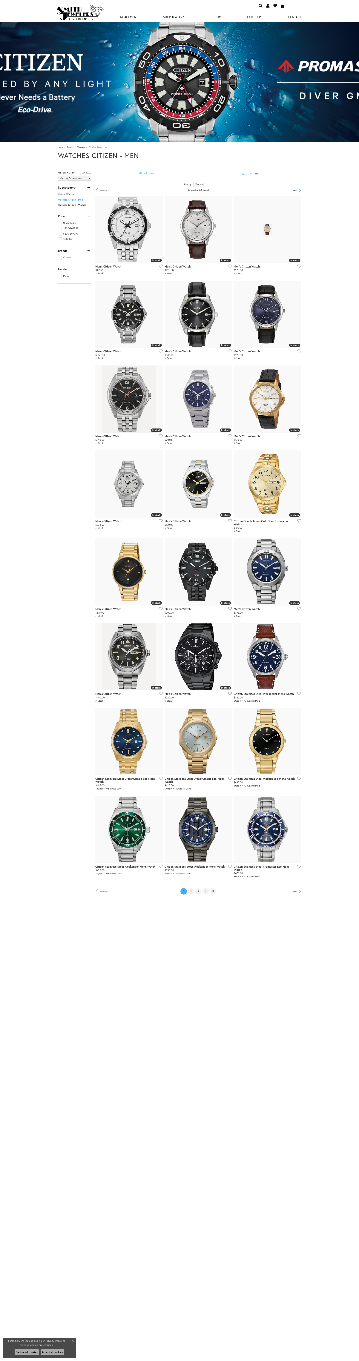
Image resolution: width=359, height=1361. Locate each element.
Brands (62, 250)
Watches (81, 147)
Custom (215, 17)
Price (61, 216)
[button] (261, 5)
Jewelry (70, 147)
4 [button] (205, 891)
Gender (63, 269)
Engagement (128, 17)
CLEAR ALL (85, 173)
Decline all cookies (27, 1352)
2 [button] (191, 891)
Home (60, 147)
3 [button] (198, 891)
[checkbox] (67, 223)
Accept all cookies (52, 1352)
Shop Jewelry (173, 17)
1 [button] (185, 891)
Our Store (255, 17)
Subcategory (67, 187)
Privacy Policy (54, 1340)
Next (294, 190)
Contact (294, 17)
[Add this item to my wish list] (160, 266)
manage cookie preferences (36, 1344)
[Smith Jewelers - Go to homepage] (80, 13)
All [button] (212, 891)
